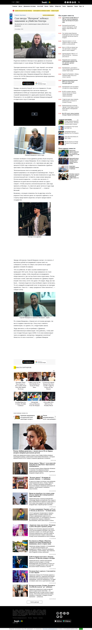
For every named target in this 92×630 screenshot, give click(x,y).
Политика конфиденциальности (20, 617)
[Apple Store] (58, 621)
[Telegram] (65, 2)
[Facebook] (11, 15)
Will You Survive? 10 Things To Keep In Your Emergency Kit (71, 143)
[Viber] (68, 2)
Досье (20, 6)
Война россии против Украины (23, 10)
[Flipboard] (73, 2)
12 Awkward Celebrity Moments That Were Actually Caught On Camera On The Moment (48, 386)
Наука (76, 6)
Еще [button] (80, 6)
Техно (64, 6)
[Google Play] (67, 621)
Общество (58, 6)
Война (51, 6)
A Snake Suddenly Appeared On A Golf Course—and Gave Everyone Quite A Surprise (72, 123)
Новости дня (54, 10)
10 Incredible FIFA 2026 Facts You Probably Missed (48, 404)
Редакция (35, 617)
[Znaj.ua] (46, 2)
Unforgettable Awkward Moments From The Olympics (34, 404)
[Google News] (67, 613)
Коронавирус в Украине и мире (41, 10)
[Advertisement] (34, 248)
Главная (14, 6)
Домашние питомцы (30, 6)
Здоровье (70, 6)
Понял (81, 628)
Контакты (41, 617)
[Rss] (70, 2)
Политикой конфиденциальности (50, 628)
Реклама (30, 617)
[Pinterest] (75, 2)
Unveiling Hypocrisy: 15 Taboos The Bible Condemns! (20, 404)
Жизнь (46, 6)
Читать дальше (34, 602)
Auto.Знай (40, 6)
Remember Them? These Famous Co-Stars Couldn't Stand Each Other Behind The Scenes (20, 386)
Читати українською (48, 15)
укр (13, 2)
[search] (79, 2)
